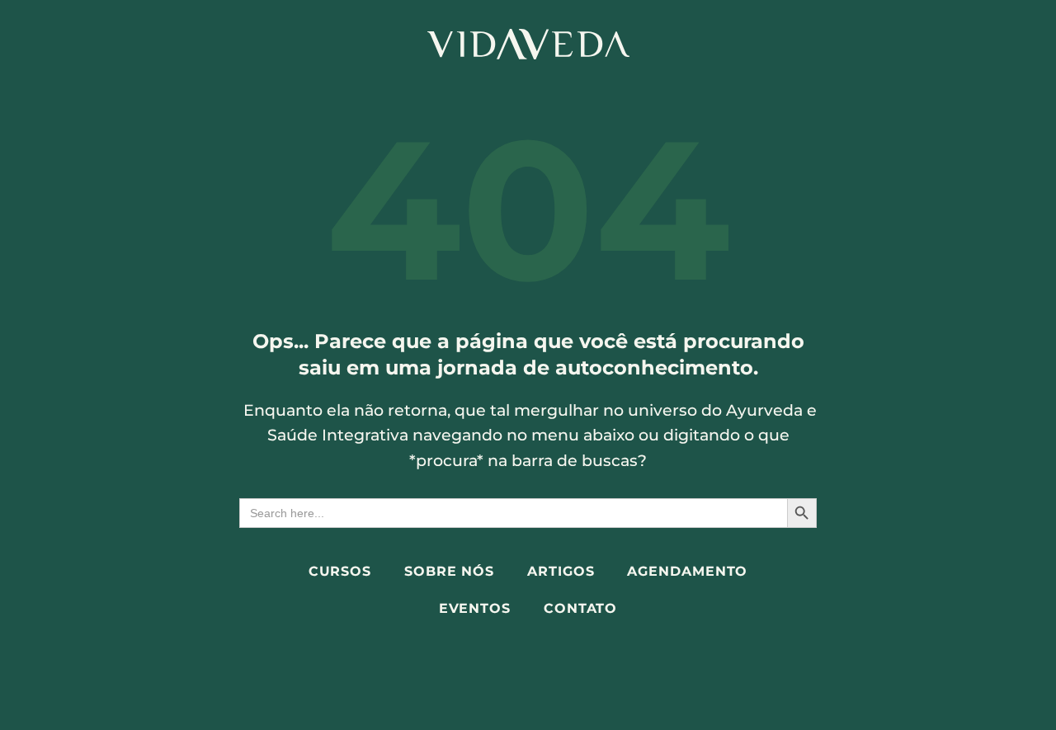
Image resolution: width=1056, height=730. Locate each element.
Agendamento (687, 571)
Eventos (475, 608)
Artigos (560, 571)
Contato (580, 608)
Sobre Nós (449, 571)
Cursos (340, 571)
